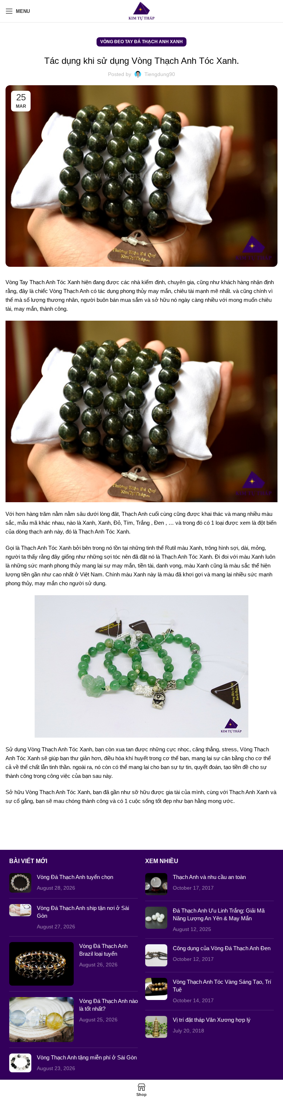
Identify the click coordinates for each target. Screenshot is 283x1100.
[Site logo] (142, 10)
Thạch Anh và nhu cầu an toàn (209, 877)
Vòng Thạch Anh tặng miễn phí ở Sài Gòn (87, 1057)
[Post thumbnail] (20, 883)
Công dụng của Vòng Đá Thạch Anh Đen (221, 948)
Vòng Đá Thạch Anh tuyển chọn (75, 877)
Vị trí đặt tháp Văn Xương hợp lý (212, 1020)
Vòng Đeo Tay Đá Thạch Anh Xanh (141, 41)
